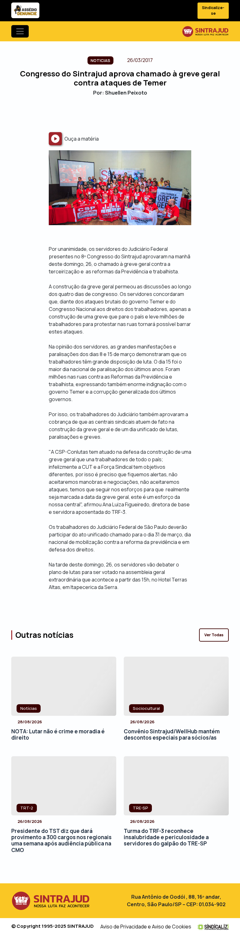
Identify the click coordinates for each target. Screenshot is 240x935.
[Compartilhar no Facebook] (104, 114)
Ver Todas (213, 635)
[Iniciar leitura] (55, 138)
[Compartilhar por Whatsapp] (136, 114)
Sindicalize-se (213, 10)
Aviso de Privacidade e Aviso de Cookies (145, 926)
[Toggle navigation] (20, 31)
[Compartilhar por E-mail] (125, 114)
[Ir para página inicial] (205, 31)
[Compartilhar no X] (115, 114)
